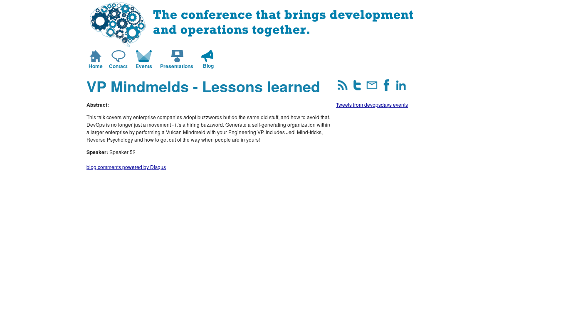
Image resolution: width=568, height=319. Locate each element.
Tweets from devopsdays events (372, 104)
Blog (208, 65)
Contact (118, 66)
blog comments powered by (126, 166)
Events (144, 66)
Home (96, 66)
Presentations (176, 66)
